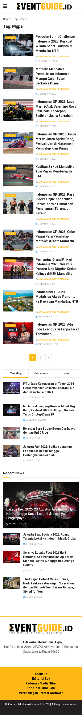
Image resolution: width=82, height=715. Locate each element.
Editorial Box (41, 678)
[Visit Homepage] (44, 6)
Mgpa (24, 19)
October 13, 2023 (47, 224)
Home (6, 19)
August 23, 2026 (17, 524)
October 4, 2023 (46, 284)
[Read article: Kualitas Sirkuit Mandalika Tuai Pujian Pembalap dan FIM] (18, 175)
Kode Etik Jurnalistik (41, 688)
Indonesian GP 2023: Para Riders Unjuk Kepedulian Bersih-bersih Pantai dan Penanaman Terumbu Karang (55, 203)
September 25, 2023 (47, 344)
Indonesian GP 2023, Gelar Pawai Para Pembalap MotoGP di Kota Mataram (55, 236)
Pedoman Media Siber (41, 683)
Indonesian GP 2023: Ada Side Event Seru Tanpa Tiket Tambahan (57, 329)
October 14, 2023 (47, 186)
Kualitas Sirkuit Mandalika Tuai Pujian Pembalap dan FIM (55, 171)
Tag (15, 19)
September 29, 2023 (47, 316)
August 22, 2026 (33, 597)
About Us (41, 674)
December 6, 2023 (47, 61)
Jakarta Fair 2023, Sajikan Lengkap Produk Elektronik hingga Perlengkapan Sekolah (47, 451)
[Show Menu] (5, 6)
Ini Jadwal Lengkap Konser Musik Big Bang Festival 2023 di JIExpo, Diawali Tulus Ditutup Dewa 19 (49, 410)
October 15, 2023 (47, 126)
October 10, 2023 (47, 251)
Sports (11, 38)
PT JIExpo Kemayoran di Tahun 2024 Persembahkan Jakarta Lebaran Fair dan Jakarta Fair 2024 (48, 388)
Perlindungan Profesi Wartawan (41, 693)
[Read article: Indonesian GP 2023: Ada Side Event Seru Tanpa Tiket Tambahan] (18, 333)
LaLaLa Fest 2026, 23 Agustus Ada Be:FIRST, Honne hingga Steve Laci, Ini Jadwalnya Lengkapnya (39, 513)
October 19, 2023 (47, 94)
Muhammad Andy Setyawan (53, 56)
